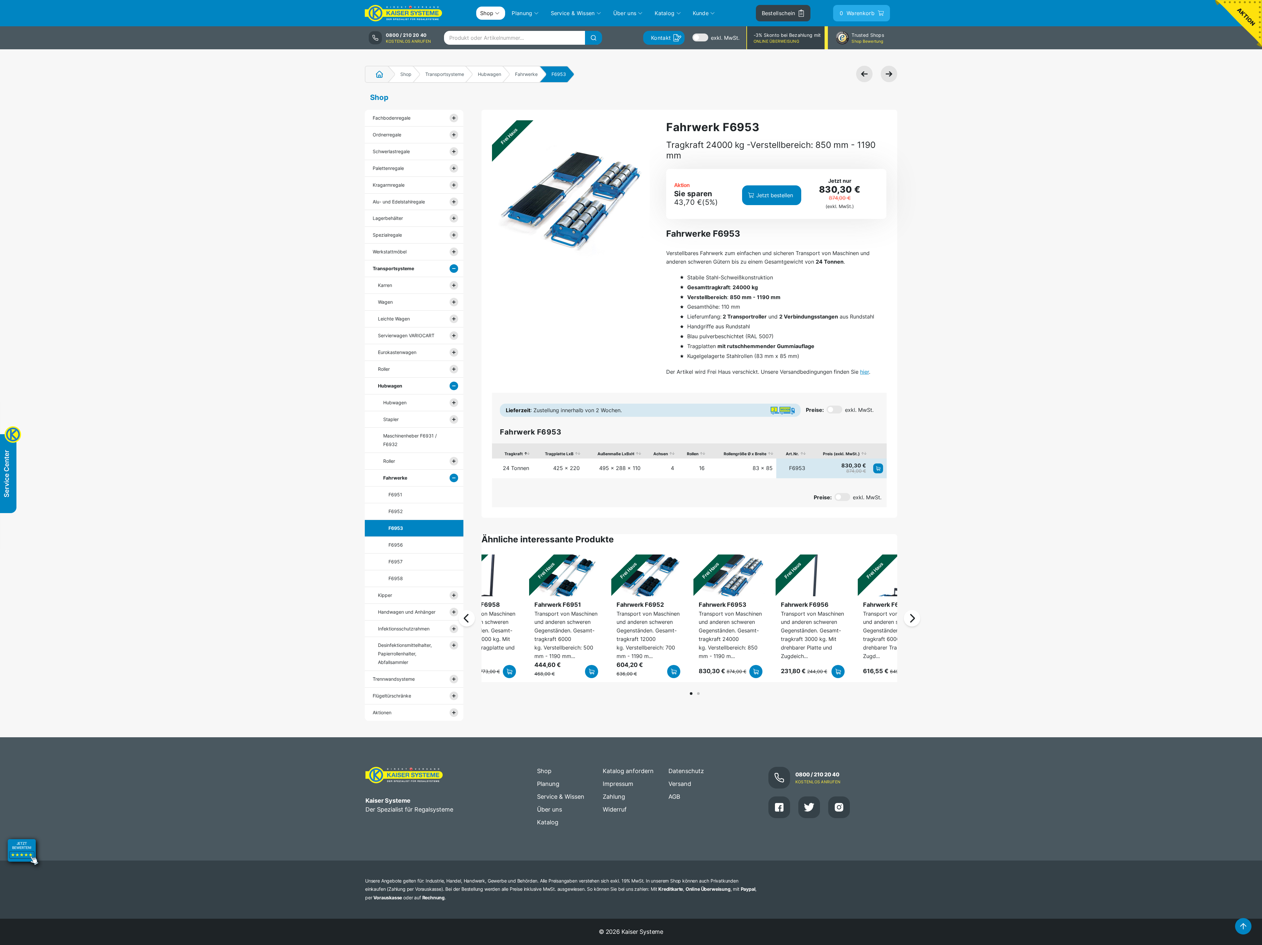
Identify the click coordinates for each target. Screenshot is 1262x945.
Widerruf (615, 809)
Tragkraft (513, 453)
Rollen (692, 453)
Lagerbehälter (388, 218)
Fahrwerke (526, 74)
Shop (405, 74)
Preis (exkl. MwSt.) (841, 453)
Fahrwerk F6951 (557, 604)
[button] (691, 693)
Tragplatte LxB (559, 453)
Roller (384, 369)
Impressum (618, 783)
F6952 (395, 511)
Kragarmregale (389, 185)
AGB (674, 796)
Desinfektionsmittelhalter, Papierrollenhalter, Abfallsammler (405, 653)
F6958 (395, 578)
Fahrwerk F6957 (886, 604)
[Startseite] (375, 74)
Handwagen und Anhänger (406, 612)
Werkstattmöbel (390, 251)
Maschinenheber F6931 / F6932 (410, 440)
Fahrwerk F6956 (805, 604)
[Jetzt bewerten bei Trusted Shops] (23, 853)
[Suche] (593, 38)
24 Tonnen (516, 468)
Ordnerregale (387, 134)
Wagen (385, 302)
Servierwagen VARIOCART (406, 335)
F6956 (395, 545)
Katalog (547, 822)
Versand (679, 783)
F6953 (395, 528)
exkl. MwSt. (725, 38)
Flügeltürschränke (392, 695)
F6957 (395, 561)
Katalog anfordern (628, 771)
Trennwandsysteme (394, 679)
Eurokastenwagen (397, 352)
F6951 (395, 494)
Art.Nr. (792, 453)
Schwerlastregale (391, 151)
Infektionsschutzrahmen (404, 628)
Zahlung (614, 796)
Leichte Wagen (394, 318)
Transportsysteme (444, 74)
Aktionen (382, 712)
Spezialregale (387, 235)
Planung (548, 783)
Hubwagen (489, 74)
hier (864, 371)
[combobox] (523, 38)
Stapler (391, 419)
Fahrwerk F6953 (722, 604)
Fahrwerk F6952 (640, 604)
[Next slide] (912, 618)
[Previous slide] (466, 618)
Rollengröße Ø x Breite (745, 453)
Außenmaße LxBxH (615, 453)
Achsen (660, 453)
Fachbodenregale (391, 118)
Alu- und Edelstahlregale (399, 201)
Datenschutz (686, 771)
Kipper (385, 595)
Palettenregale (388, 168)
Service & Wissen (560, 796)
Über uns (549, 809)
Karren (385, 285)
